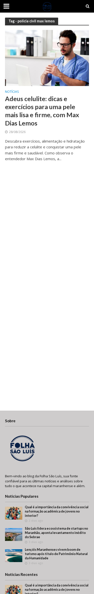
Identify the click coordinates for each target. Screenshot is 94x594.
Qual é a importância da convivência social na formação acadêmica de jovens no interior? (56, 511)
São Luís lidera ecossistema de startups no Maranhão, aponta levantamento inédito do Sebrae (56, 533)
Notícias (12, 92)
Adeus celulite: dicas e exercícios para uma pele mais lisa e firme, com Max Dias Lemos (42, 111)
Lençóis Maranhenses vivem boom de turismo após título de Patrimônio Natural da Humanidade (56, 554)
